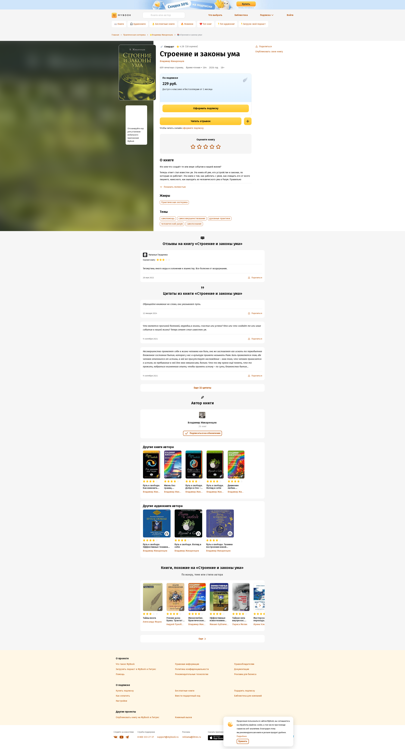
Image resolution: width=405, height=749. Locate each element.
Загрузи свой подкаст (254, 24)
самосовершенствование (192, 218)
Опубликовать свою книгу (269, 51)
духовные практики (219, 218)
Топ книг (207, 24)
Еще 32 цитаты (202, 387)
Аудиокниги (139, 24)
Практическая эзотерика (174, 202)
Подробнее (242, 736)
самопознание (194, 224)
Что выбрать (215, 15)
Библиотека (241, 15)
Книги (121, 24)
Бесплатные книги (164, 24)
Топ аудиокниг (227, 24)
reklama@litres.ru (191, 737)
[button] (260, 605)
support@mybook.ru (167, 737)
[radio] (193, 146)
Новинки (188, 24)
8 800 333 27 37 (145, 737)
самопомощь (167, 218)
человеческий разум (172, 224)
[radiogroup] (205, 147)
